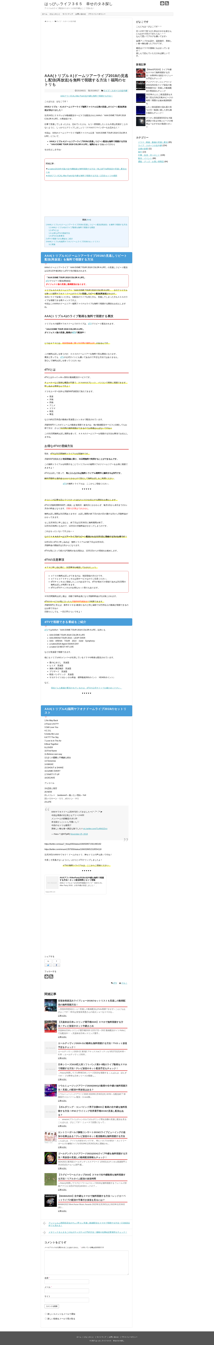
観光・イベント (145, 158)
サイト (47, 1296)
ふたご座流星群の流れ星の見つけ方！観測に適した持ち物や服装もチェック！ (159, 110)
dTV (48, 281)
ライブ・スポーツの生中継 (115, 91)
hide (88, 220)
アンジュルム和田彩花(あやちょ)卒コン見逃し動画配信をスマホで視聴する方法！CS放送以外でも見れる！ (89, 1224)
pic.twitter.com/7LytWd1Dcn (95, 829)
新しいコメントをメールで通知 (61, 1314)
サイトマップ (68, 14)
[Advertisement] (86, 49)
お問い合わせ (80, 14)
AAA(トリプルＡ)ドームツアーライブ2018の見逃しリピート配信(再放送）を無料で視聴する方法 (86, 225)
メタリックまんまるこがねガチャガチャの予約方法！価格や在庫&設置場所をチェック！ (88, 1232)
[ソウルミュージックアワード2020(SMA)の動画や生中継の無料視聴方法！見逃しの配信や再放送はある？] (50, 1090)
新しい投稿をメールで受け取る (61, 1319)
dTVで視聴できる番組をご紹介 (59, 239)
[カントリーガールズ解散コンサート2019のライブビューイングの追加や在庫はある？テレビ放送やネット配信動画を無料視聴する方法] (50, 1137)
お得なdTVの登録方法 (59, 233)
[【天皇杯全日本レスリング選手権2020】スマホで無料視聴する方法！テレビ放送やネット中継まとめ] (50, 1026)
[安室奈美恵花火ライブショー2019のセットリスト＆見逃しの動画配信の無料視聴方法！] (50, 1005)
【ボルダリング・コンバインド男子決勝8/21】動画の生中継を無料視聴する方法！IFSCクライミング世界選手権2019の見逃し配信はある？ (92, 1111)
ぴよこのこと (55, 14)
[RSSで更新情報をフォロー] (167, 3)
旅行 (140, 152)
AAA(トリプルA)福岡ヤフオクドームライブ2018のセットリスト (73, 241)
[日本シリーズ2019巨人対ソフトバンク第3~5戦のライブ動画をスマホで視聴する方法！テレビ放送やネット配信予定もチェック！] (50, 1069)
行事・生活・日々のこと (149, 155)
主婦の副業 (143, 149)
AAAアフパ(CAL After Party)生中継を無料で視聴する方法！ (86, 96)
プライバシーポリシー (97, 14)
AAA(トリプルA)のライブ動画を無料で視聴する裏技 (72, 227)
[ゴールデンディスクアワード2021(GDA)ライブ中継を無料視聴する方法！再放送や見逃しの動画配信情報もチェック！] (50, 1158)
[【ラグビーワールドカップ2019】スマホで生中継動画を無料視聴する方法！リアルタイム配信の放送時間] (50, 1179)
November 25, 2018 (79, 834)
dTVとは (54, 230)
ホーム (44, 14)
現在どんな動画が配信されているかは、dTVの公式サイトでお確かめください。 (86, 688)
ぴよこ (124, 983)
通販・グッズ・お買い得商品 (151, 162)
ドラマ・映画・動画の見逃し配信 (153, 142)
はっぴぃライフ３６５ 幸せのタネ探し (80, 4)
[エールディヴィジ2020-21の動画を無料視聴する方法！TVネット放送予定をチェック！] (50, 1048)
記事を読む (62, 1016)
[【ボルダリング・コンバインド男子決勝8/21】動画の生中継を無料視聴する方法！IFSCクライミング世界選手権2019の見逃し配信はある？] (50, 1111)
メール (48, 1287)
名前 (47, 1278)
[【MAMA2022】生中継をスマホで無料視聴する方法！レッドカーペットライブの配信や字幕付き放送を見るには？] (50, 1200)
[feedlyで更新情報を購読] (162, 3)
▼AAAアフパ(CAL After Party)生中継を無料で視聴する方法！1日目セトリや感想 (81, 176)
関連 (52, 244)
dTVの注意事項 (56, 236)
